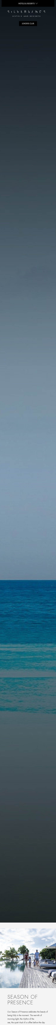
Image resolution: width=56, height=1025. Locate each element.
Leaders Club (28, 23)
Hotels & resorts (26, 3)
